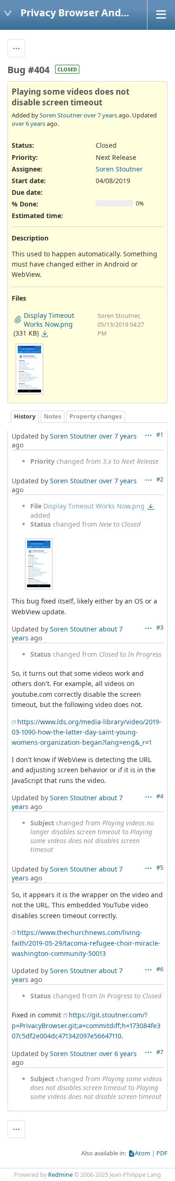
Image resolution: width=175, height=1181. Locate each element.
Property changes (96, 416)
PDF (162, 1153)
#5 (159, 868)
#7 (159, 1052)
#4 (159, 796)
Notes (52, 416)
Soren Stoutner (61, 115)
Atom (142, 1153)
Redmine (60, 1175)
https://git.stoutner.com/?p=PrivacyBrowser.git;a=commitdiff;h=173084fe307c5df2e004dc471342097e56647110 (86, 1025)
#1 (159, 435)
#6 (159, 969)
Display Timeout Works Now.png (94, 505)
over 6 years (28, 123)
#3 (159, 628)
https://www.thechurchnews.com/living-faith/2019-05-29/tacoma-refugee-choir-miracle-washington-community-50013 (86, 943)
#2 (159, 479)
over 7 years (100, 115)
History (24, 416)
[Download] (45, 334)
